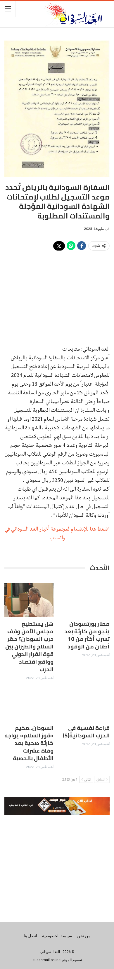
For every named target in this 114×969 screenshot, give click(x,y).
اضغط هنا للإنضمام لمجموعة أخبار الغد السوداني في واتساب (57, 533)
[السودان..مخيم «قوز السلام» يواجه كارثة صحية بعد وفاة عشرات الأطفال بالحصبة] (28, 704)
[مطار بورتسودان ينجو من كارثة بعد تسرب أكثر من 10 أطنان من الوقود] (85, 600)
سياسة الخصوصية (57, 935)
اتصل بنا (30, 935)
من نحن (84, 935)
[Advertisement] (57, 294)
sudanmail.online (46, 960)
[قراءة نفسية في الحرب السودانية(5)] (85, 704)
